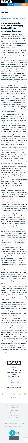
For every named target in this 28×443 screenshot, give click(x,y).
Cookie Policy (14, 412)
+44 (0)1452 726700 (14, 382)
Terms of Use (14, 407)
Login (17, 4)
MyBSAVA (10, 4)
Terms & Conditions (14, 415)
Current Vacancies (14, 420)
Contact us (13, 397)
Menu (26, 1)
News (2, 16)
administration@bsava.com (14, 387)
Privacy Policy (14, 410)
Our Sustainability (14, 418)
